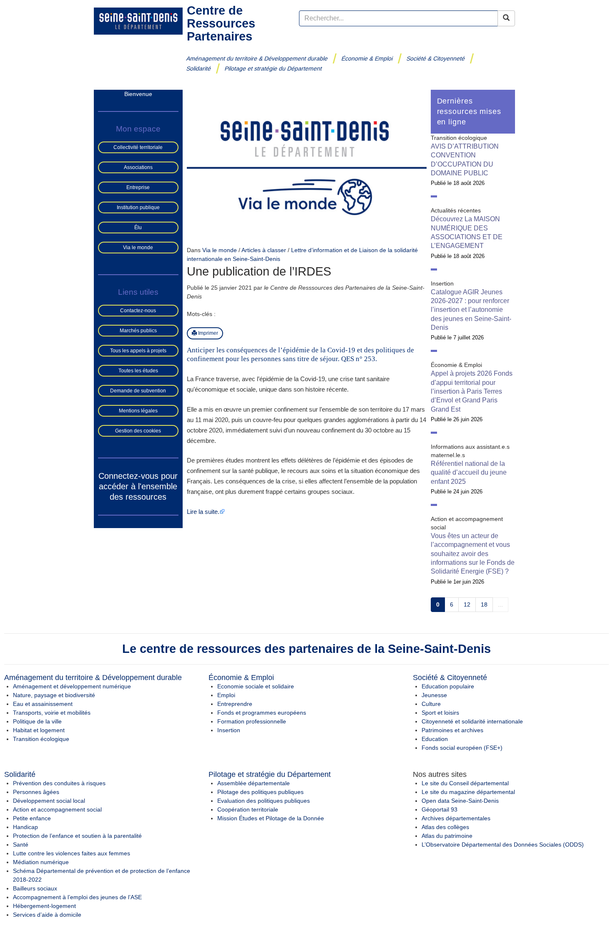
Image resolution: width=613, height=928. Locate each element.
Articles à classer (263, 250)
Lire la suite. (203, 511)
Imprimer (207, 333)
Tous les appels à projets (138, 351)
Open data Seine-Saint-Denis (460, 800)
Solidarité (199, 68)
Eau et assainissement (43, 703)
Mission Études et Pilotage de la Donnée (270, 818)
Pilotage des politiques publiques (260, 792)
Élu (138, 227)
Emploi (226, 695)
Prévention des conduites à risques (59, 783)
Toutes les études (138, 371)
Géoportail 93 (439, 809)
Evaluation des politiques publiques (263, 800)
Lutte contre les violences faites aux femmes (71, 853)
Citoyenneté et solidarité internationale (472, 721)
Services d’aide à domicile (47, 914)
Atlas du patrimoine (447, 835)
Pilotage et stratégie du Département (273, 68)
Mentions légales (138, 411)
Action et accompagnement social (57, 809)
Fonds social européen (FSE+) (462, 747)
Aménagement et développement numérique (72, 686)
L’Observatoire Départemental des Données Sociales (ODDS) (503, 844)
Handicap (25, 827)
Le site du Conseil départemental (465, 783)
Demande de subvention (138, 391)
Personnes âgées (36, 792)
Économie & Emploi (367, 58)
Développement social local (49, 800)
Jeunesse (434, 695)
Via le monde (138, 247)
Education (435, 739)
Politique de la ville (37, 721)
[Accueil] (138, 20)
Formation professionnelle (251, 721)
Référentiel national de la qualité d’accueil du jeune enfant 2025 (469, 472)
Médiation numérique (41, 862)
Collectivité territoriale (138, 147)
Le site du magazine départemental (468, 792)
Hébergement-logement (44, 906)
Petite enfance (32, 818)
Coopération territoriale (247, 809)
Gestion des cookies (138, 431)
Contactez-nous (138, 311)
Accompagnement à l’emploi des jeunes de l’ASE (77, 897)
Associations (138, 167)
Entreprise (138, 187)
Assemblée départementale (253, 783)
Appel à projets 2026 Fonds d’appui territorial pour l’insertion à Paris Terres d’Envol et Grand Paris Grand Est (472, 391)
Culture (431, 703)
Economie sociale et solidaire (255, 686)
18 (484, 604)
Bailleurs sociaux (35, 888)
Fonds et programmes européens (261, 712)
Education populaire (448, 686)
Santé (20, 844)
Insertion (228, 730)
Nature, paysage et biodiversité (54, 695)
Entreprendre (234, 703)
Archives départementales (456, 818)
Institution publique (138, 207)
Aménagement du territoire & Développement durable (257, 58)
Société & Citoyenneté (436, 58)
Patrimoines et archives (452, 730)
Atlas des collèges (445, 827)
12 (467, 604)
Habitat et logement (39, 730)
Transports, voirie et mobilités (51, 712)
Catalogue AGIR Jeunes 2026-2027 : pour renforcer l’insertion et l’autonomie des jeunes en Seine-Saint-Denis (471, 309)
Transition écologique (41, 739)
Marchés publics (138, 331)
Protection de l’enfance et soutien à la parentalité (77, 835)
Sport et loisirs (440, 712)
